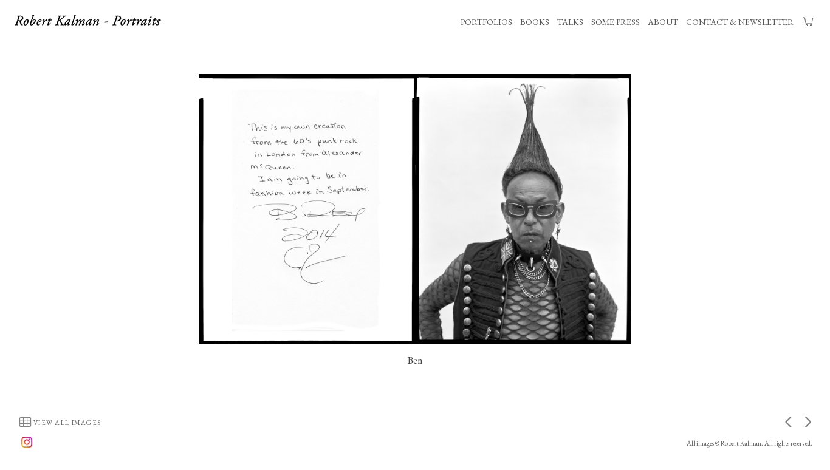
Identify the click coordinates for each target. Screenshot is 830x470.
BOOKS (534, 21)
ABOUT (663, 21)
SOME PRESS (615, 21)
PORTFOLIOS (486, 21)
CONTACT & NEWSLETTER (740, 21)
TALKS (570, 21)
